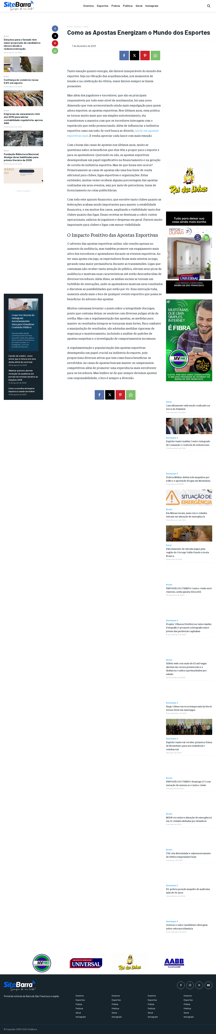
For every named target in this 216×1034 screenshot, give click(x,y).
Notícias (77, 26)
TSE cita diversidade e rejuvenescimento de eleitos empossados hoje (188, 854)
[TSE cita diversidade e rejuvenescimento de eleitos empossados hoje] (189, 838)
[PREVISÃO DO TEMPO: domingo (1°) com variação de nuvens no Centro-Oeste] (189, 766)
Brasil (6, 36)
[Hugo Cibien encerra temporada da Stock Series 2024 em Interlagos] (189, 691)
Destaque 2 (172, 437)
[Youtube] (208, 985)
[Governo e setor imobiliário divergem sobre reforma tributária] (189, 909)
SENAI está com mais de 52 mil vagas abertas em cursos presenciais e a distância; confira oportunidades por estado (186, 668)
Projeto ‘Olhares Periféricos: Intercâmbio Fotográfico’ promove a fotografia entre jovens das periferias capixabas (189, 627)
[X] (55, 36)
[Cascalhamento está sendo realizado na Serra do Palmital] (189, 390)
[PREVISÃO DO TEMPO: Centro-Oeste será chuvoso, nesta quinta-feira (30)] (189, 573)
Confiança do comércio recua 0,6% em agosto (21, 81)
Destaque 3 (172, 473)
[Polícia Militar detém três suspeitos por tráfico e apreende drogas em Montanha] (189, 462)
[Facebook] (55, 28)
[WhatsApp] (55, 51)
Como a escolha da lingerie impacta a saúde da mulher (22, 390)
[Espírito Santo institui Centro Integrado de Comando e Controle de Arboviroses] (189, 426)
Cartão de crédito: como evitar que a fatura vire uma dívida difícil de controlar (22, 358)
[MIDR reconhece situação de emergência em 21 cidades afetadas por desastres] (189, 802)
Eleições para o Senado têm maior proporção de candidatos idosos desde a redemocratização (22, 44)
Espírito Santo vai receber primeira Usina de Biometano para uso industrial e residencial (189, 745)
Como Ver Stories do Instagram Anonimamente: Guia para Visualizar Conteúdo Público (23, 321)
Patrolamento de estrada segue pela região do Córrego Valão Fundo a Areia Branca (187, 552)
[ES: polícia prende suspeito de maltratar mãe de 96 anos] (189, 874)
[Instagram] (190, 985)
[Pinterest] (55, 43)
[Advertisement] (23, 240)
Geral (85, 26)
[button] (208, 5)
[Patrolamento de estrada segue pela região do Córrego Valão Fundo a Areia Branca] (189, 533)
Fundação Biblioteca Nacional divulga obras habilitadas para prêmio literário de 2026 (21, 157)
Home (69, 26)
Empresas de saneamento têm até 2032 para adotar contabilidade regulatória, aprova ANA (23, 118)
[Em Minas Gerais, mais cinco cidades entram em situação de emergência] (189, 498)
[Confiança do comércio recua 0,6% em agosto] (23, 98)
